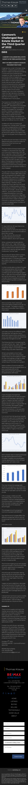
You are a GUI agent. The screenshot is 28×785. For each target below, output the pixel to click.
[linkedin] (9, 5)
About (14, 716)
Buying (14, 704)
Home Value (14, 713)
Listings (14, 701)
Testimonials (14, 710)
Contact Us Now (18, 756)
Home (14, 698)
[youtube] (12, 5)
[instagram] (15, 5)
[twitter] (5, 5)
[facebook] (2, 5)
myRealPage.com (16, 769)
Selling (14, 707)
